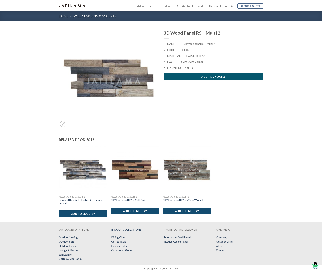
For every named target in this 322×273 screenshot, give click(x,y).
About (219, 245)
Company (221, 237)
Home (63, 16)
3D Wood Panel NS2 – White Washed (183, 200)
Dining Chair (118, 237)
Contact (220, 250)
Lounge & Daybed (69, 250)
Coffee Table (118, 241)
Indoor (167, 6)
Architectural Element (190, 6)
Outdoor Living (218, 6)
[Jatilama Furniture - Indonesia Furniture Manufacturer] (72, 5)
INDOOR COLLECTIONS (126, 229)
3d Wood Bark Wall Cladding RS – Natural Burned (80, 202)
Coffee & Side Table (70, 258)
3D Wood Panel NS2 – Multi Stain (128, 200)
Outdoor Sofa (66, 241)
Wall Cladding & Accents (94, 16)
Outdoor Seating (68, 237)
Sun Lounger (66, 254)
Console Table (119, 245)
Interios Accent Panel (176, 241)
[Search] (232, 6)
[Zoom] (63, 124)
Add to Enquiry (213, 76)
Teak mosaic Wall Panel (177, 237)
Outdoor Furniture (145, 6)
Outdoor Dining (68, 245)
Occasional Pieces (121, 250)
